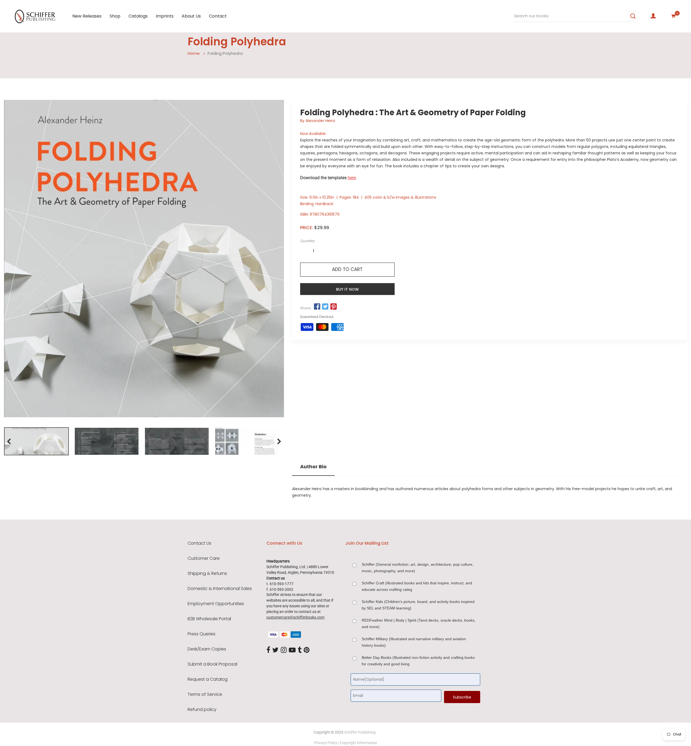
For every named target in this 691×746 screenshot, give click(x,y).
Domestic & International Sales (220, 588)
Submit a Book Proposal (212, 664)
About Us (191, 16)
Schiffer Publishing (359, 732)
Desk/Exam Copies (207, 649)
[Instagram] (284, 650)
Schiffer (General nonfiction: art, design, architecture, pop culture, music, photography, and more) (417, 567)
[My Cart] (673, 16)
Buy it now (347, 289)
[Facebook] (268, 650)
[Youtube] (292, 650)
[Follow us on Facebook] (317, 307)
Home (194, 53)
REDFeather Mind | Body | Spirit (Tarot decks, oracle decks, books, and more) (419, 623)
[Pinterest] (307, 650)
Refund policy (202, 709)
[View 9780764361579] (36, 441)
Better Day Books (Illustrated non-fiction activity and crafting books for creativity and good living (418, 660)
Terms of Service (205, 694)
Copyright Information (358, 743)
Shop (115, 16)
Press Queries (201, 634)
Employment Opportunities (216, 604)
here (352, 177)
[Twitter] (275, 650)
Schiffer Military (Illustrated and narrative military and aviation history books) (414, 642)
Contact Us (199, 543)
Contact (218, 16)
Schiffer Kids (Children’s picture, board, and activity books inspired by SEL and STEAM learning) (418, 604)
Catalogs (138, 16)
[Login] (653, 16)
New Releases (86, 16)
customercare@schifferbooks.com (295, 617)
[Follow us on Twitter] (325, 307)
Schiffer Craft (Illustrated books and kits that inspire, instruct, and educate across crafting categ (417, 586)
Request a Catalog (208, 679)
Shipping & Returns (207, 573)
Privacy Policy (325, 743)
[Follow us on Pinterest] (333, 307)
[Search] (633, 16)
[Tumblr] (300, 650)
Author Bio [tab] (313, 466)
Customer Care (204, 558)
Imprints (165, 16)
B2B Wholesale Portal (209, 619)
